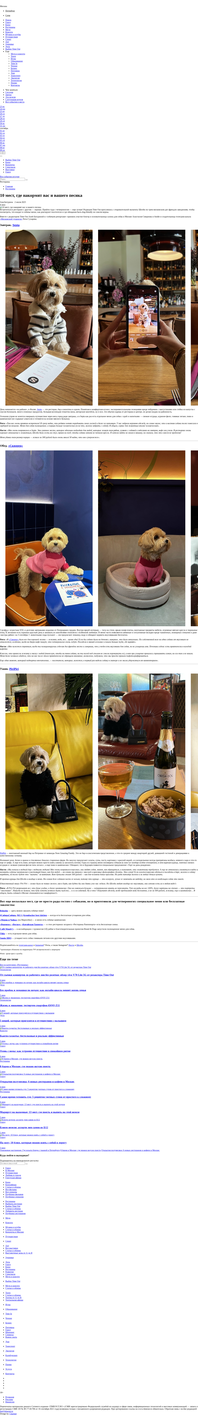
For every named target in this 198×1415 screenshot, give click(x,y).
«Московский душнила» (11, 219)
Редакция (9, 1397)
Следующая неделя (14, 99)
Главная (9, 186)
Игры (13, 59)
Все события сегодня (9, 176)
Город (8, 22)
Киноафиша (10, 1185)
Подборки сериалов (14, 1197)
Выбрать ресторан (13, 1204)
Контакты (15, 85)
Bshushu (4, 911)
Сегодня (9, 92)
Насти (71, 945)
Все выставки (11, 1248)
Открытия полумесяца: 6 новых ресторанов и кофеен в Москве (130, 1150)
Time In (14, 63)
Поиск (8, 20)
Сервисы (9, 1335)
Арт (7, 42)
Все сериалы (11, 1192)
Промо (14, 83)
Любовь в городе (13, 1175)
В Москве (9, 1170)
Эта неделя (10, 97)
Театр (13, 56)
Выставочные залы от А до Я (18, 1253)
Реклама (9, 1399)
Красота (9, 32)
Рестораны (10, 27)
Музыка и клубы (13, 34)
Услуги (8, 1369)
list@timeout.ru (6, 1411)
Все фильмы (11, 1189)
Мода (7, 29)
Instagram (39, 945)
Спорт (8, 39)
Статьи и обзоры (13, 1187)
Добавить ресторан (14, 1211)
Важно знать (11, 1337)
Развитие (9, 1272)
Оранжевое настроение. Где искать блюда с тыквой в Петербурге (30, 1150)
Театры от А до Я (13, 1297)
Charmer (13, 1414)
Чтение (14, 66)
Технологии (16, 80)
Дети (7, 46)
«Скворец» (15, 445)
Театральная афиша (14, 1300)
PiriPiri (14, 668)
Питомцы (15, 71)
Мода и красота (18, 54)
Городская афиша (13, 1178)
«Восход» (16, 924)
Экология (15, 78)
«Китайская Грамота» (32, 924)
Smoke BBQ (5, 938)
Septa (16, 225)
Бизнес (14, 68)
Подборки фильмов (14, 1194)
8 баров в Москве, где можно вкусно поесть (80, 1150)
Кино (7, 25)
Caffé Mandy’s (6, 929)
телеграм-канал (26, 945)
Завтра (8, 95)
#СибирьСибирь (8, 915)
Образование (17, 61)
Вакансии (9, 1402)
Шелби (80, 945)
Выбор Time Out (12, 49)
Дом (13, 73)
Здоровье (9, 44)
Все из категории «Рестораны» (14, 965)
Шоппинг (9, 1332)
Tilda (2, 933)
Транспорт (15, 75)
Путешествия (11, 37)
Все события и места (14, 102)
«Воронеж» (5, 924)
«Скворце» (14, 639)
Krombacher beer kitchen (35, 915)
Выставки (10, 169)
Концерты (10, 165)
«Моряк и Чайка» (8, 920)
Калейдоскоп (11, 1355)
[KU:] (19, 915)
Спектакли (10, 167)
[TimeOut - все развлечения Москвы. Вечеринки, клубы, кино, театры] (6, 4)
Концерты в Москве (14, 1232)
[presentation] (1, 152)
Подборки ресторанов (15, 1213)
